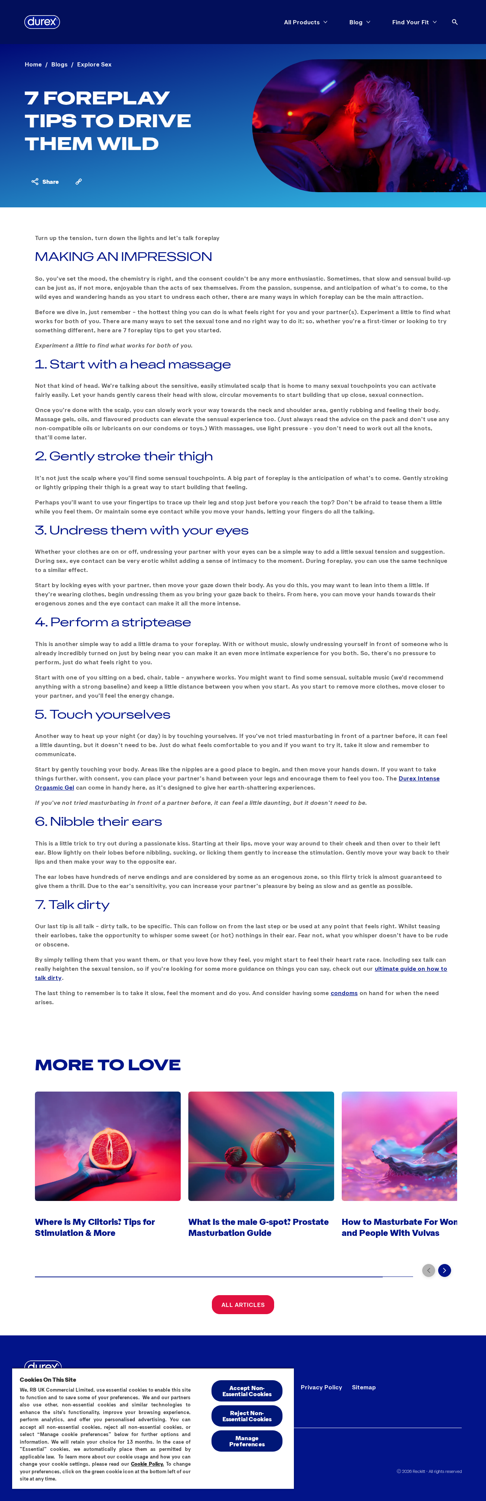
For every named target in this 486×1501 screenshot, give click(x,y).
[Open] (455, 22)
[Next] (444, 1270)
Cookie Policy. (147, 1464)
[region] (153, 1428)
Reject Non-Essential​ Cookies (247, 1415)
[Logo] (42, 22)
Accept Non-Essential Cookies (247, 1390)
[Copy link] (78, 181)
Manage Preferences (247, 1440)
